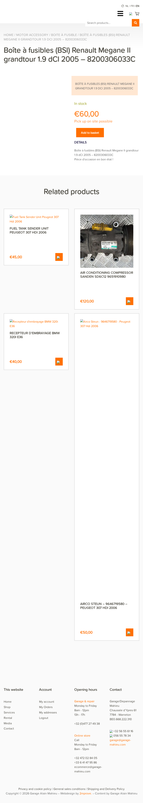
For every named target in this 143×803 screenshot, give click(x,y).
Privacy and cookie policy (34, 789)
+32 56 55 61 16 (123, 731)
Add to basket (90, 133)
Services (9, 712)
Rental (8, 718)
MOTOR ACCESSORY (32, 34)
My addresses (48, 712)
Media (8, 723)
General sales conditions (69, 789)
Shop (7, 707)
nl (127, 6)
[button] (59, 257)
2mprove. (86, 793)
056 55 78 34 (122, 735)
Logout (43, 718)
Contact (9, 728)
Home (8, 34)
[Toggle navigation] (121, 14)
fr (132, 6)
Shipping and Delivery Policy (106, 789)
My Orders (46, 707)
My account (46, 702)
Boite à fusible (64, 34)
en (137, 6)
